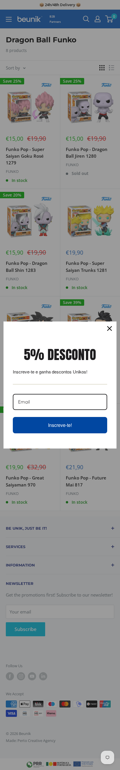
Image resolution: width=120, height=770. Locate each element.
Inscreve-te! (60, 425)
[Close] (110, 328)
